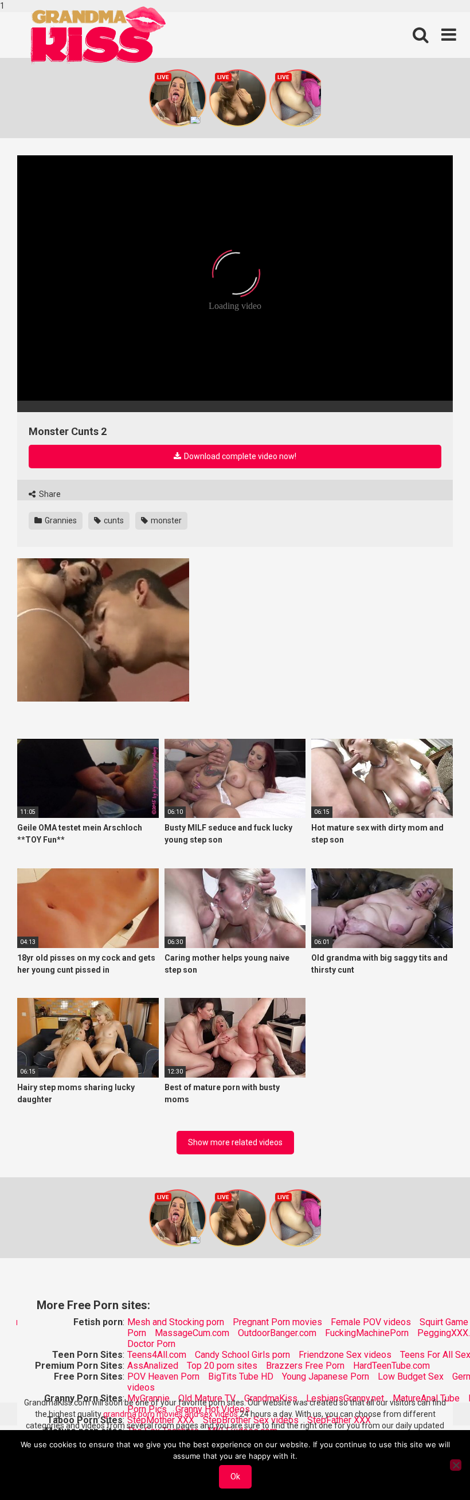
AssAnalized (152, 1365)
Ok (235, 1476)
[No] (455, 1465)
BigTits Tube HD (240, 1376)
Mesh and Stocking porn (175, 1322)
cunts (113, 520)
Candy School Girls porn (242, 1354)
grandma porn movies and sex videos (170, 1414)
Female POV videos (371, 1322)
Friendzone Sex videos (345, 1354)
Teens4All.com (156, 1354)
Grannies (60, 520)
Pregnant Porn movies (277, 1322)
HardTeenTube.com (391, 1365)
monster (165, 520)
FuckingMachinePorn (367, 1332)
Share (49, 494)
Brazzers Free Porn (305, 1365)
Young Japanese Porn (325, 1376)
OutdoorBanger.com (277, 1332)
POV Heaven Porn (163, 1376)
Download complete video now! (239, 456)
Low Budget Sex (411, 1376)
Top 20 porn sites (222, 1365)
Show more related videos (235, 1142)
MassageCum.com (192, 1332)
